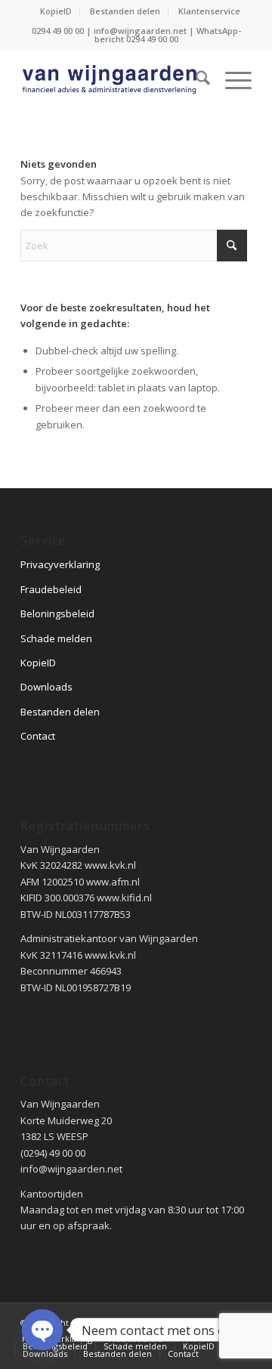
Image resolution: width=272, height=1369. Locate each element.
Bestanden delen (125, 11)
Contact (37, 736)
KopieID (56, 11)
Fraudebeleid (51, 589)
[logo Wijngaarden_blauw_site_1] (113, 80)
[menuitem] (56, 11)
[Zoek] (195, 80)
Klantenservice (209, 11)
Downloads (46, 687)
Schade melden (56, 638)
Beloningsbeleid (57, 613)
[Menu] (231, 80)
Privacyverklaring (60, 564)
